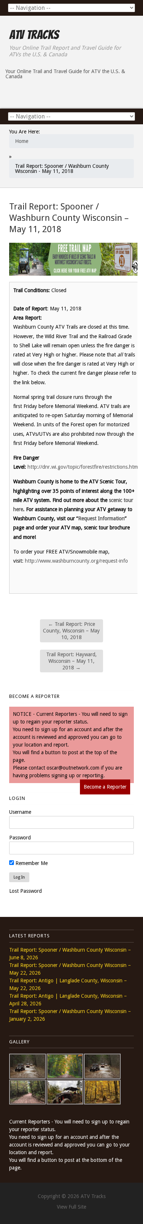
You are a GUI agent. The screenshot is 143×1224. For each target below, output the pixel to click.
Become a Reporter (105, 787)
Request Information (101, 518)
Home (21, 141)
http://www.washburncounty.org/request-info (76, 561)
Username (20, 812)
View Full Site (71, 1207)
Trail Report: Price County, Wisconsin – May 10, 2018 (71, 630)
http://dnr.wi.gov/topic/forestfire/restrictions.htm (82, 467)
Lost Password (25, 891)
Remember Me (31, 863)
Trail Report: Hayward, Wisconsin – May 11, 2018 (71, 660)
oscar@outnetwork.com (73, 768)
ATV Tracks (34, 35)
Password (20, 837)
